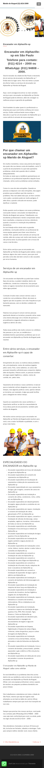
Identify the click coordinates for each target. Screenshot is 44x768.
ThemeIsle (31, 763)
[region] (22, 22)
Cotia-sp (37, 742)
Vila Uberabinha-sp (11, 742)
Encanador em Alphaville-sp (16, 44)
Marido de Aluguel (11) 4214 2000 (15, 3)
